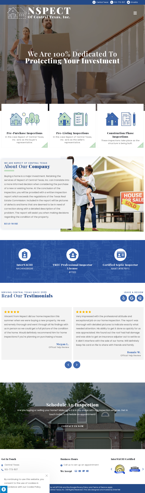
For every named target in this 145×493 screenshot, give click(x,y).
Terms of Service (100, 487)
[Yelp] (123, 298)
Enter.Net (116, 489)
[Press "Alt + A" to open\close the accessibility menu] (3, 489)
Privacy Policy (82, 487)
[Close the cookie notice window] (46, 476)
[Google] (131, 298)
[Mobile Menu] (136, 13)
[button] (12, 224)
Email (134, 2)
